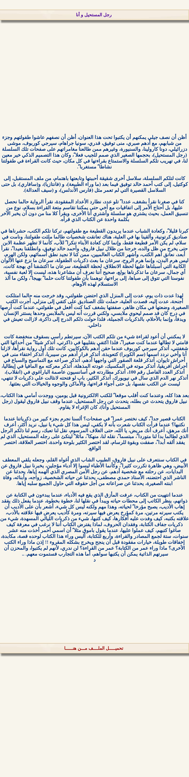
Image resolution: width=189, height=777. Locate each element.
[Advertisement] (94, 82)
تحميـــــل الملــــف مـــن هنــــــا (93, 648)
